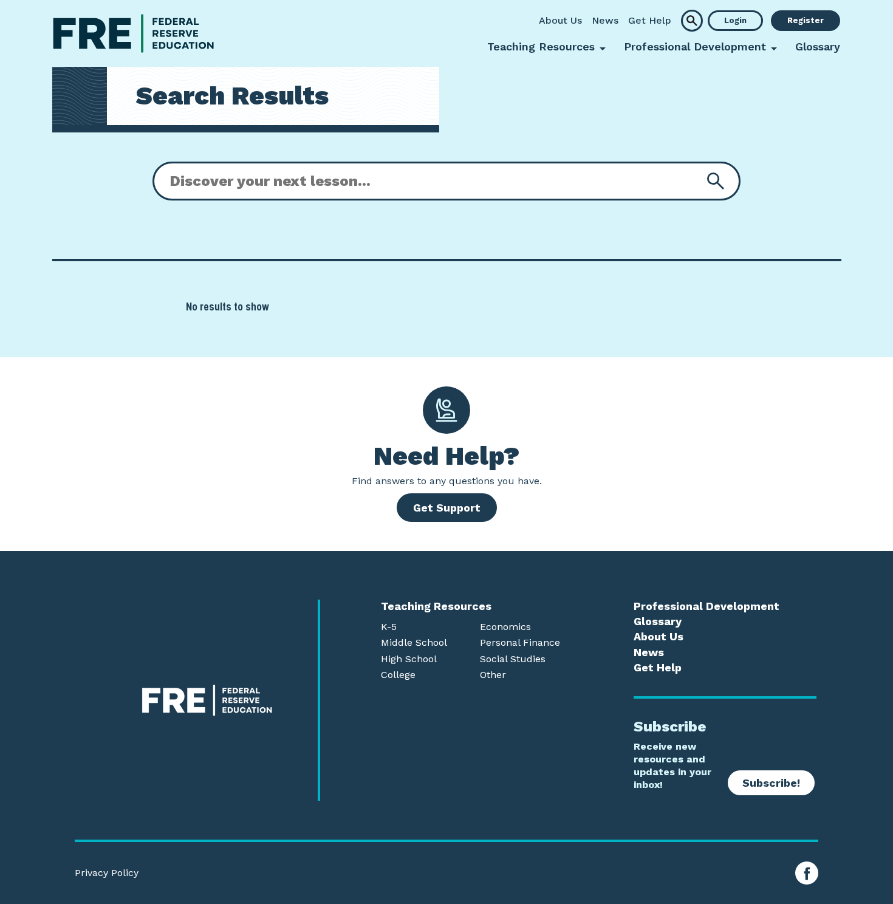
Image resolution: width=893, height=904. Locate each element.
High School (409, 659)
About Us (560, 20)
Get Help (649, 20)
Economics (505, 627)
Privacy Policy (107, 873)
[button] (692, 21)
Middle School (414, 643)
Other (493, 675)
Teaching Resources (436, 606)
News (605, 20)
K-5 (389, 627)
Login (735, 20)
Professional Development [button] (695, 46)
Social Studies (513, 659)
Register (805, 20)
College (398, 675)
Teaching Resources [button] (541, 46)
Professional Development (706, 606)
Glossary (817, 46)
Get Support (447, 507)
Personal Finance (520, 643)
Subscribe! (771, 782)
